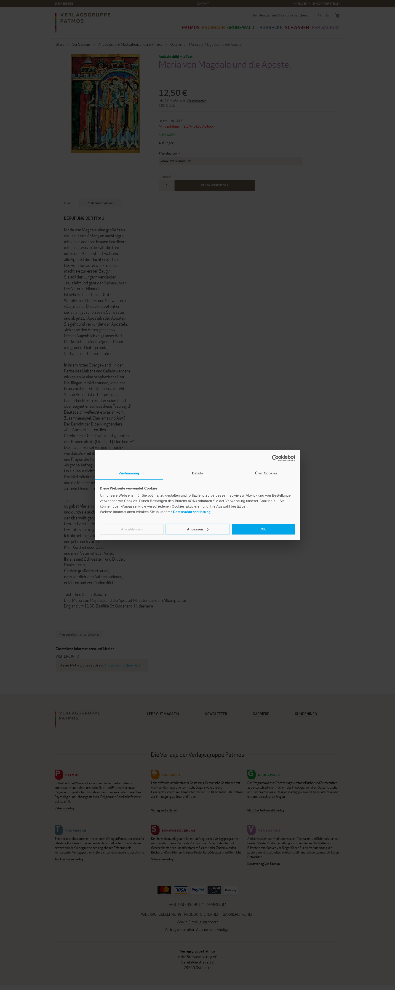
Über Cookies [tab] (266, 473)
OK (263, 529)
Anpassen (195, 529)
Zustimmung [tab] (129, 473)
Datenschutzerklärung (192, 512)
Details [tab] (197, 473)
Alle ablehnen (132, 529)
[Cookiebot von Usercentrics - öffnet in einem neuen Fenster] (275, 458)
